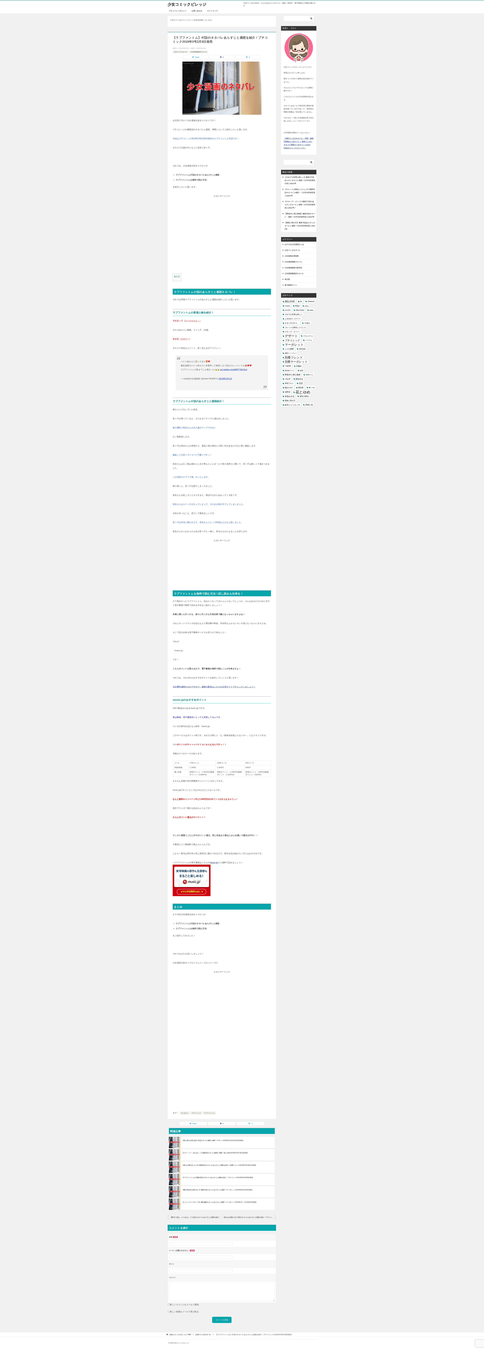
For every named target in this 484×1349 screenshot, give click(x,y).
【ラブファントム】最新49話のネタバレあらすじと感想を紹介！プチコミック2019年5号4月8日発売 (217, 1177)
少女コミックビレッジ (187, 4)
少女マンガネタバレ (180, 52)
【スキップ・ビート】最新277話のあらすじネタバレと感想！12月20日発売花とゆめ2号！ (300, 204)
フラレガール (308, 336)
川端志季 (287, 379)
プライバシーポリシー (178, 11)
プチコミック (196, 1113)
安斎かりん (309, 374)
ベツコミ (308, 340)
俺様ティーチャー (291, 353)
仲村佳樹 (302, 349)
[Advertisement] (222, 220)
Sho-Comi (300, 310)
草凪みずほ (289, 396)
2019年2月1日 (225, 379)
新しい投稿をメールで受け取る (184, 1312)
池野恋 (287, 392)
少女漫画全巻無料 (292, 256)
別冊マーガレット (296, 361)
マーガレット (294, 344)
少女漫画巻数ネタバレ (293, 262)
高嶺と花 (309, 405)
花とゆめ (302, 392)
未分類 (287, 279)
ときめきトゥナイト (293, 319)
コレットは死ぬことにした (295, 327)
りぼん (307, 323)
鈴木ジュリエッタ (292, 405)
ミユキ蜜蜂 (289, 349)
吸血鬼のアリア (290, 370)
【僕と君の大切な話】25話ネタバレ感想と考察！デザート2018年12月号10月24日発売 (212, 1140)
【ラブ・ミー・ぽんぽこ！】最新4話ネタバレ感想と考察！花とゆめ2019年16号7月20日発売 (215, 1153)
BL (301, 301)
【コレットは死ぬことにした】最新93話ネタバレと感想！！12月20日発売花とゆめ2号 (300, 192)
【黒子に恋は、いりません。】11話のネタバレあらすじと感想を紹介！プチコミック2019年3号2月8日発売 (196, 1217)
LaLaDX (288, 310)
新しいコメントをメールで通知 (184, 1305)
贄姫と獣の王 (290, 401)
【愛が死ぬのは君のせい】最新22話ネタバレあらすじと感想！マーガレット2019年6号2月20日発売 (217, 1190)
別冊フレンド (294, 357)
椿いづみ (312, 387)
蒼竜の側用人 (304, 396)
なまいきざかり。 (292, 323)
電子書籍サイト (291, 285)
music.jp (214, 862)
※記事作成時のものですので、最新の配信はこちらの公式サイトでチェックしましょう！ (214, 687)
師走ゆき (299, 379)
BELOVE (290, 301)
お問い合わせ (197, 11)
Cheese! (311, 301)
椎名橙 (301, 388)
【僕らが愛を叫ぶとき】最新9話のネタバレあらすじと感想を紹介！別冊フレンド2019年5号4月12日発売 (219, 1165)
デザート (291, 336)
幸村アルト (289, 383)
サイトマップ (212, 11)
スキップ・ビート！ (293, 332)
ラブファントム (209, 1113)
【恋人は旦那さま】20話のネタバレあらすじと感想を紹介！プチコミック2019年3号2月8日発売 (249, 1217)
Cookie (287, 306)
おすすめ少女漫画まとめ (294, 244)
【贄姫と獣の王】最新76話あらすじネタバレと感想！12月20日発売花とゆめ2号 (300, 226)
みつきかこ (185, 1113)
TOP (180, 1335)
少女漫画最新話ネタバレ (198, 52)
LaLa (306, 306)
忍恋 (301, 383)
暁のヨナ (289, 388)
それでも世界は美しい (293, 314)
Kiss (297, 306)
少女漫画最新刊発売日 (293, 268)
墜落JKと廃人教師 (292, 375)
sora (311, 310)
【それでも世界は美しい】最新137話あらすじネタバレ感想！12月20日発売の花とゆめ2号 (300, 180)
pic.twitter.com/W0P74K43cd (233, 370)
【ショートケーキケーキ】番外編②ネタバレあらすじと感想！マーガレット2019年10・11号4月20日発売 (219, 1202)
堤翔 (301, 370)
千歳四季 (288, 366)
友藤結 (298, 366)
